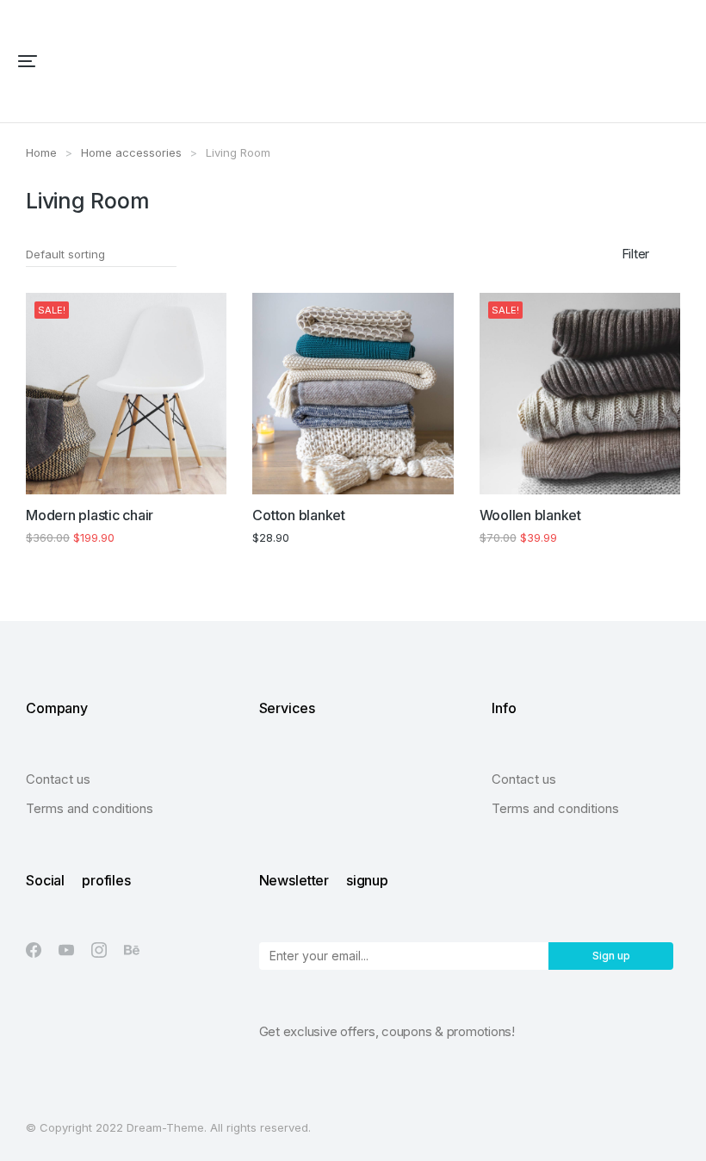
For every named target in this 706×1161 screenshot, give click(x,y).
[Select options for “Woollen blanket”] (657, 471)
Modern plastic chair (89, 515)
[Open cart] (681, 61)
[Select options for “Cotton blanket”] (430, 471)
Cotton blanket (298, 515)
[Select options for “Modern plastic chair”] (203, 471)
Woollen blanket (530, 515)
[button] (27, 61)
